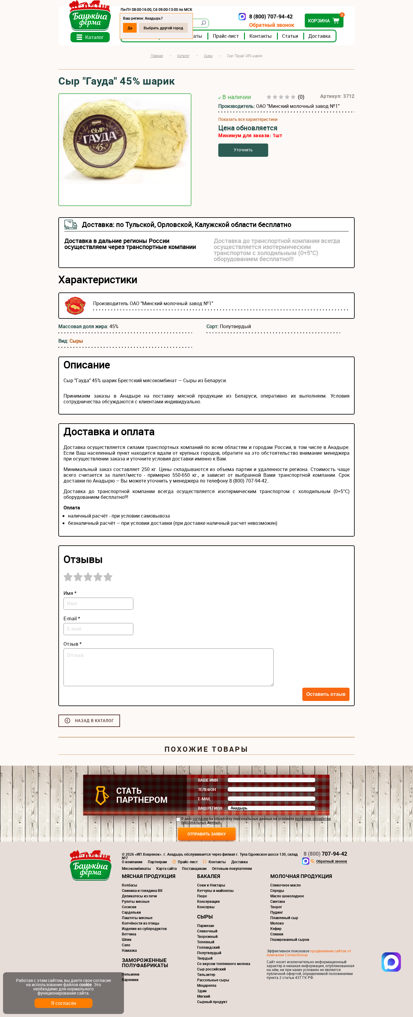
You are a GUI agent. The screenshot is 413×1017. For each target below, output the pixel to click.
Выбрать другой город (163, 27)
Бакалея (208, 876)
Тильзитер (206, 974)
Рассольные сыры (213, 979)
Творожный (207, 936)
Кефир (275, 928)
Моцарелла (206, 985)
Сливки (276, 933)
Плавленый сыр (284, 917)
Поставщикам (194, 868)
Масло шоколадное (287, 895)
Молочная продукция (301, 876)
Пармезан (205, 925)
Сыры (76, 340)
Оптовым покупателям (232, 868)
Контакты (260, 36)
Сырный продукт (212, 1001)
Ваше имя (208, 780)
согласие (200, 818)
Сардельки (131, 912)
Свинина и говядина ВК (142, 890)
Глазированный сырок (289, 939)
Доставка (319, 36)
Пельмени (130, 974)
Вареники (130, 979)
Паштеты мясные (137, 917)
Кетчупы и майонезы (215, 890)
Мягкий (203, 996)
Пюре (202, 895)
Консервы (206, 906)
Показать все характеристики (248, 119)
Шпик (127, 939)
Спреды (277, 890)
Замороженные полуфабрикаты (145, 963)
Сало (126, 944)
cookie (85, 984)
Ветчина (129, 933)
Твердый (205, 958)
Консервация (208, 901)
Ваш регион (210, 808)
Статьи (290, 36)
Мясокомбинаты (136, 868)
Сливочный (207, 930)
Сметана (277, 901)
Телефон (207, 789)
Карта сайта (166, 868)
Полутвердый (209, 952)
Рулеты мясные (135, 901)
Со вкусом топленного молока (223, 963)
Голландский (208, 947)
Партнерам (157, 861)
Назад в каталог (94, 720)
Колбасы (129, 885)
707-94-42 (325, 853)
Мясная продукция (148, 876)
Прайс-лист (226, 36)
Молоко (277, 923)
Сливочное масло (285, 885)
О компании (132, 861)
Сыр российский (211, 969)
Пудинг (276, 912)
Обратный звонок (271, 25)
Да (130, 27)
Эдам (202, 990)
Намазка (129, 950)
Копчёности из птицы (140, 923)
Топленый (205, 941)
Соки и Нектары (211, 885)
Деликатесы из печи (139, 895)
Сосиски (129, 906)
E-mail (204, 799)
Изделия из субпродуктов (144, 928)
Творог (276, 906)
